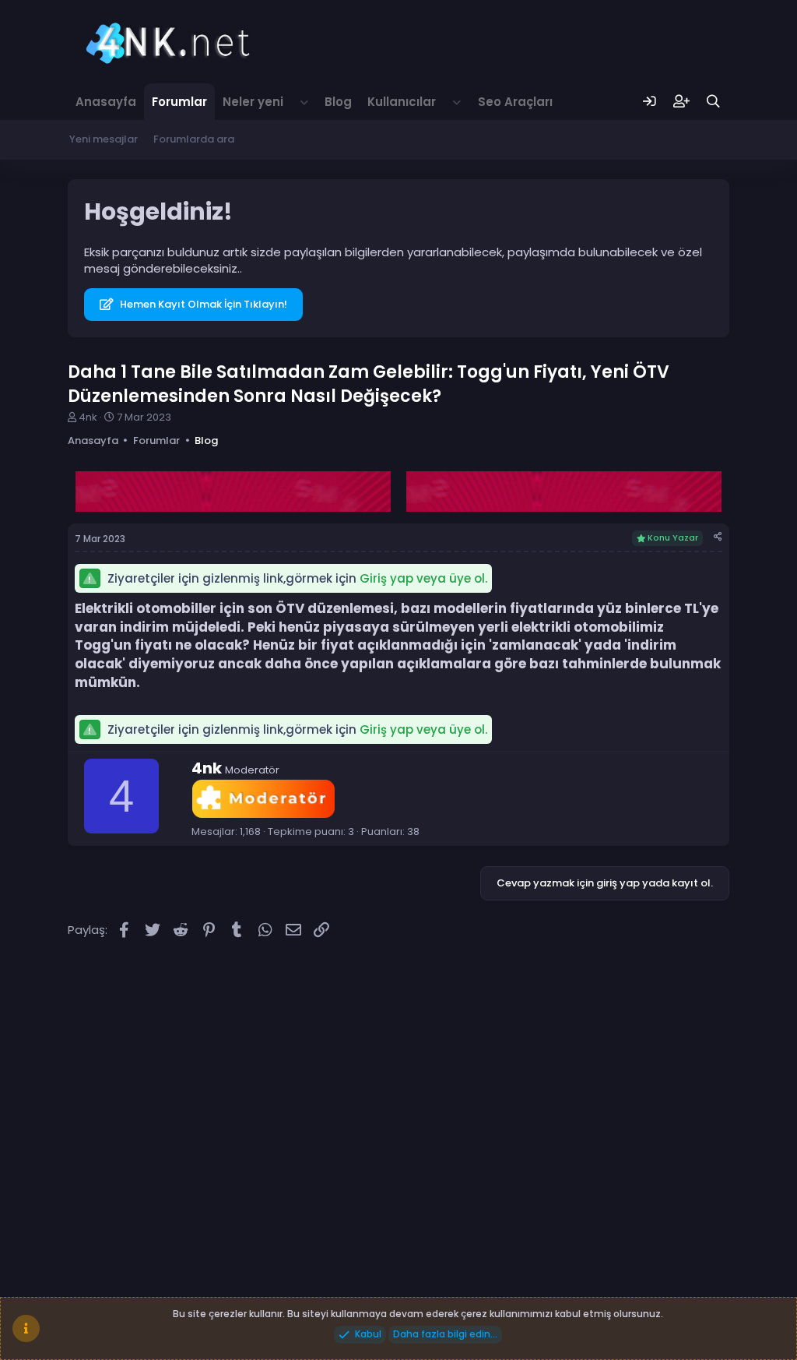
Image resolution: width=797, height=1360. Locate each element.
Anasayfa (105, 101)
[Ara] (713, 102)
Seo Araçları (515, 101)
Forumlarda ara (193, 139)
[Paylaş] (718, 537)
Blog (338, 101)
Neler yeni (253, 101)
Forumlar (179, 101)
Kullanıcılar (401, 101)
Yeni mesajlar (103, 139)
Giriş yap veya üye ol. (423, 578)
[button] (304, 101)
